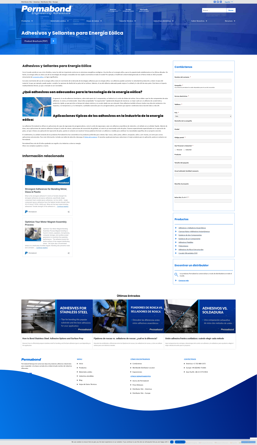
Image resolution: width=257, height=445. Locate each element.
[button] (229, 1)
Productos (25, 20)
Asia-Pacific (144, 10)
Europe (128, 10)
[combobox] (214, 10)
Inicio (81, 363)
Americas (113, 10)
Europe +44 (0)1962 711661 (196, 367)
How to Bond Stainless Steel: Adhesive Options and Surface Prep (52, 338)
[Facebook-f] (215, 2)
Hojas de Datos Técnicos (88, 384)
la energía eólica (38, 77)
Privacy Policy (180, 442)
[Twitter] (218, 2)
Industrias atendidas (162, 20)
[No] (248, 442)
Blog (80, 380)
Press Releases (138, 385)
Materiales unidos (58, 20)
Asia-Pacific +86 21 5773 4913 (197, 372)
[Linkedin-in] (221, 2)
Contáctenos (137, 363)
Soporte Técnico (126, 20)
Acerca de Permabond (141, 381)
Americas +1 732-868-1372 (196, 363)
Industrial (188, 150)
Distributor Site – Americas (30, 2)
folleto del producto (90, 137)
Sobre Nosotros (197, 20)
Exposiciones (137, 372)
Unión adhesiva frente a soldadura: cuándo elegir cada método (194, 338)
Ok (172, 442)
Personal (179, 150)
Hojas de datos (92, 20)
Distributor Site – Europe (49, 2)
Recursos (229, 20)
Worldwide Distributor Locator (144, 367)
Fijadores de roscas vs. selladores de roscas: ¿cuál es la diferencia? (125, 338)
